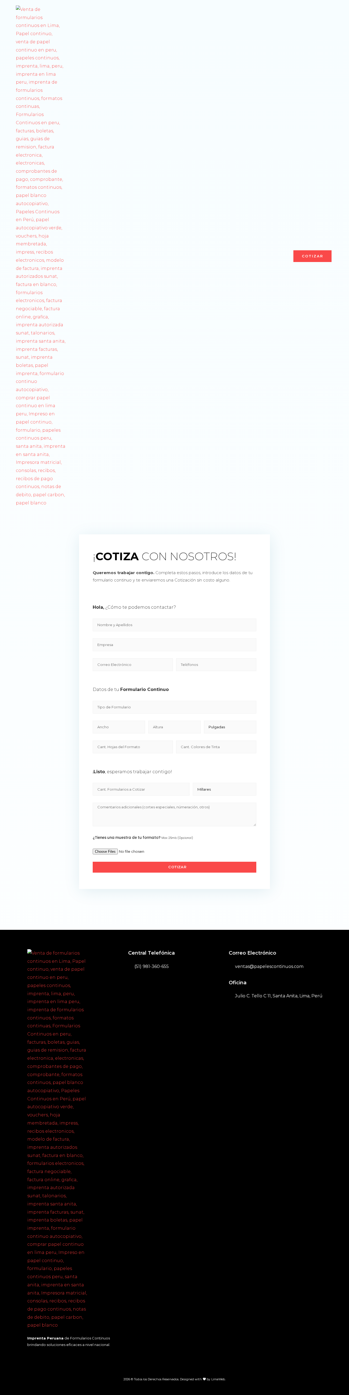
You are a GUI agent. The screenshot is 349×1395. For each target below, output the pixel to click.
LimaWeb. (218, 1379)
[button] (312, 256)
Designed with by (195, 1379)
